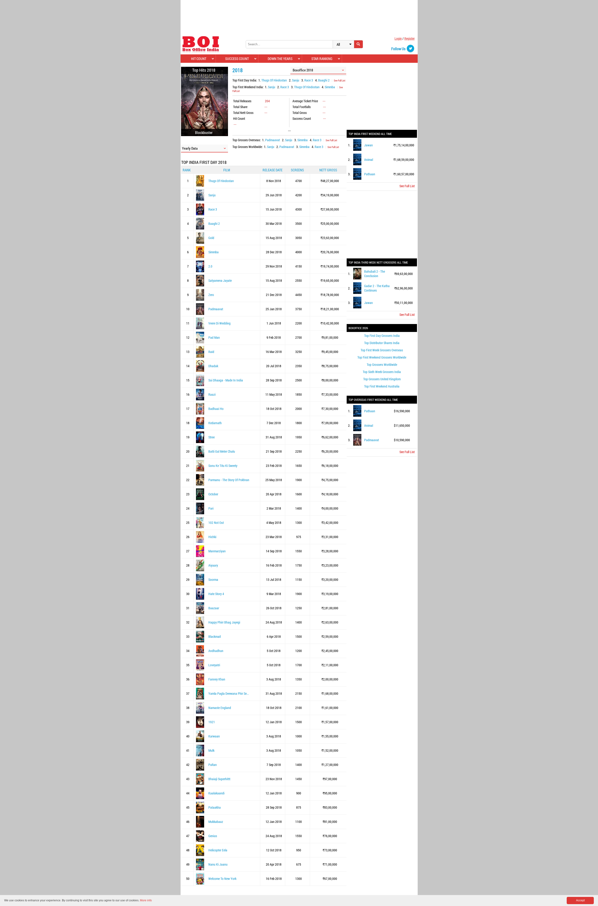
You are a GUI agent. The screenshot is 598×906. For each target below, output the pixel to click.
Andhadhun (215, 651)
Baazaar (213, 608)
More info (146, 900)
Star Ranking (321, 58)
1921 (211, 722)
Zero (211, 295)
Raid (211, 351)
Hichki (212, 537)
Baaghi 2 (324, 80)
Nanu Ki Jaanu (218, 864)
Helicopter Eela (217, 850)
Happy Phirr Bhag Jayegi (224, 622)
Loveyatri (214, 665)
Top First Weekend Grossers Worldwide (381, 357)
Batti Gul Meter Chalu (221, 451)
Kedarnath (215, 423)
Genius (212, 836)
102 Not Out (216, 522)
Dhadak (213, 366)
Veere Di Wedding (219, 323)
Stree (211, 437)
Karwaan (214, 736)
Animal (368, 159)
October (213, 494)
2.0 (210, 266)
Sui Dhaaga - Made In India (225, 380)
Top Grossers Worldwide (382, 364)
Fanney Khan (216, 679)
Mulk (211, 750)
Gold (211, 238)
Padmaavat (272, 140)
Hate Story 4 (216, 594)
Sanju (295, 80)
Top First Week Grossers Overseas (382, 350)
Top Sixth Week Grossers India (382, 372)
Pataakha (214, 807)
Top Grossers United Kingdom (382, 379)
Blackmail (214, 636)
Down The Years (280, 58)
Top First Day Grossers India (382, 335)
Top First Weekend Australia (381, 386)
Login (398, 38)
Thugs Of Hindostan (274, 80)
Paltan (212, 764)
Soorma (213, 579)
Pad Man (214, 337)
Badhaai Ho (216, 408)
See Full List (339, 80)
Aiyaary (213, 565)
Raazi (212, 394)
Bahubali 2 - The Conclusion (374, 273)
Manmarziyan (217, 551)
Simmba (330, 87)
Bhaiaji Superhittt (219, 779)
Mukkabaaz (215, 821)
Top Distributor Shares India (381, 343)
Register (409, 38)
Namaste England (219, 707)
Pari (211, 508)
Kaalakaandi (216, 793)
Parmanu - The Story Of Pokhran (228, 480)
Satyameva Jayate (220, 280)
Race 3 (308, 80)
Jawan (368, 145)
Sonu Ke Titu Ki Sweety (222, 465)
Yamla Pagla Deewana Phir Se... (228, 693)
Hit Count (198, 58)
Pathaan (369, 174)
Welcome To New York (222, 878)
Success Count (237, 58)
